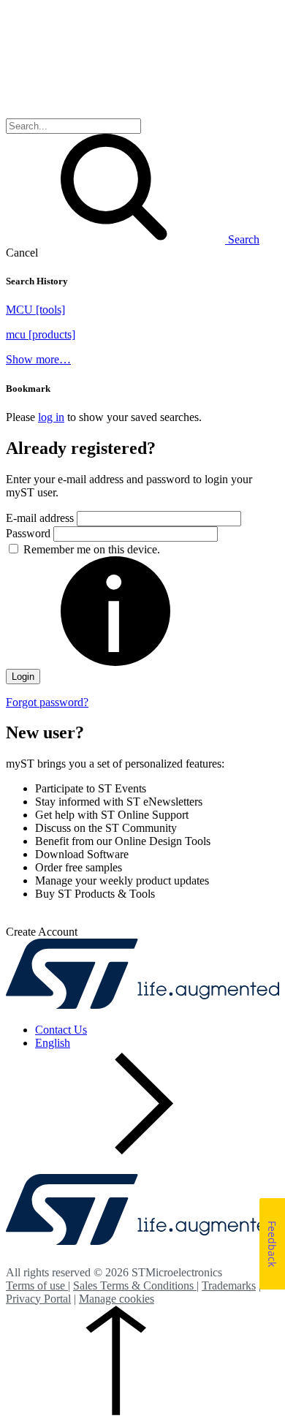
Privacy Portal (38, 1298)
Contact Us (61, 1029)
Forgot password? (47, 702)
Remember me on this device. (91, 549)
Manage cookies (116, 1298)
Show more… (38, 359)
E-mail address (40, 518)
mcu (40, 334)
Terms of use (37, 1285)
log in (51, 417)
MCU (35, 309)
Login (23, 676)
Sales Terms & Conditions (135, 1285)
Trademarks (229, 1285)
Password (29, 533)
